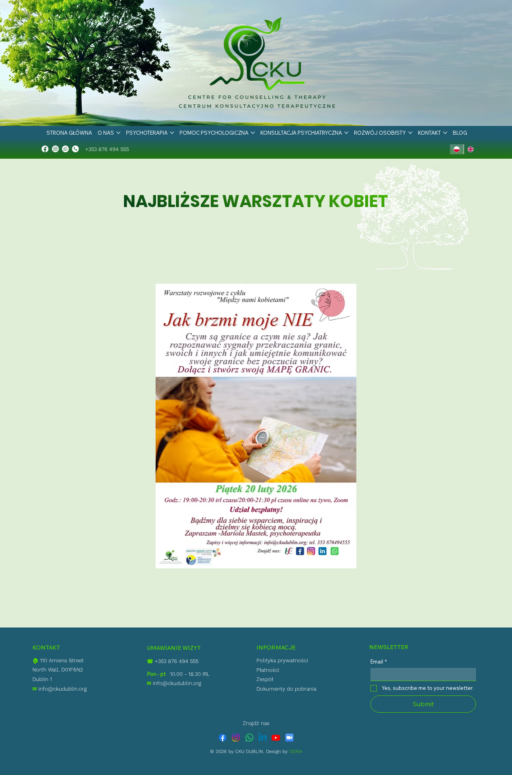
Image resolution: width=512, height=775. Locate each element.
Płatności (267, 670)
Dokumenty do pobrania (286, 689)
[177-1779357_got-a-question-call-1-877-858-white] (75, 148)
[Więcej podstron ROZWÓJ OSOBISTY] (410, 133)
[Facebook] (45, 148)
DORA (295, 751)
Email (378, 661)
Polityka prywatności (282, 660)
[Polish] (457, 149)
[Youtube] (276, 738)
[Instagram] (55, 148)
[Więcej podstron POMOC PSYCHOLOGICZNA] (253, 133)
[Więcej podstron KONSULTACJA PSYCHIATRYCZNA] (346, 133)
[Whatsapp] (65, 148)
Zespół (264, 679)
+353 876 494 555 (107, 149)
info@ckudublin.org (59, 689)
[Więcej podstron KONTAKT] (445, 133)
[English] (471, 149)
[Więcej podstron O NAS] (118, 133)
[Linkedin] (263, 738)
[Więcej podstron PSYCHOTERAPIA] (172, 133)
